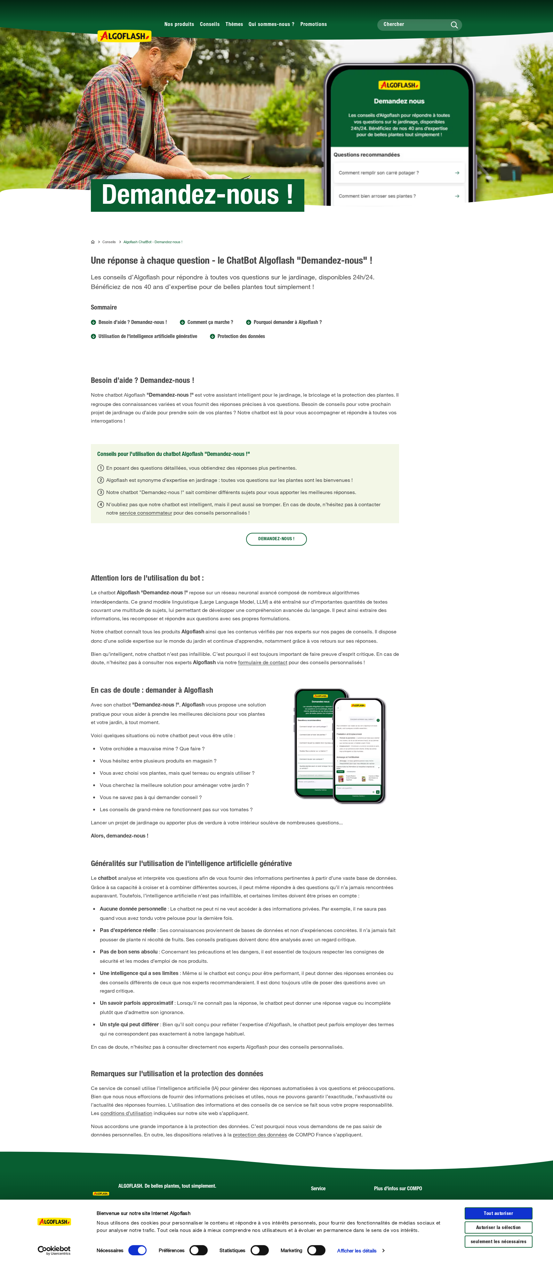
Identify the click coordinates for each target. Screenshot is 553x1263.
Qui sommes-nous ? (272, 25)
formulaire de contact (262, 662)
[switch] (198, 1250)
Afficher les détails (357, 1250)
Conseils (210, 25)
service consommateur (145, 512)
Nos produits (179, 25)
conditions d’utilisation (126, 1113)
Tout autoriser (498, 1213)
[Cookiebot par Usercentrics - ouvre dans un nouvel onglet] (54, 1250)
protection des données (260, 1134)
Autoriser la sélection (498, 1228)
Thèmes (234, 25)
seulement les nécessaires (499, 1242)
